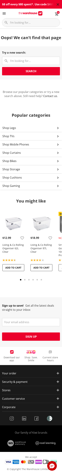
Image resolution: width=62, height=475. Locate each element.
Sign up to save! (13, 305)
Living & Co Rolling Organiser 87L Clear (41, 248)
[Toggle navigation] (4, 13)
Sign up (31, 336)
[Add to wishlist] (22, 238)
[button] (52, 466)
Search (31, 71)
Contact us (50, 96)
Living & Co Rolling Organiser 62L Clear (13, 248)
